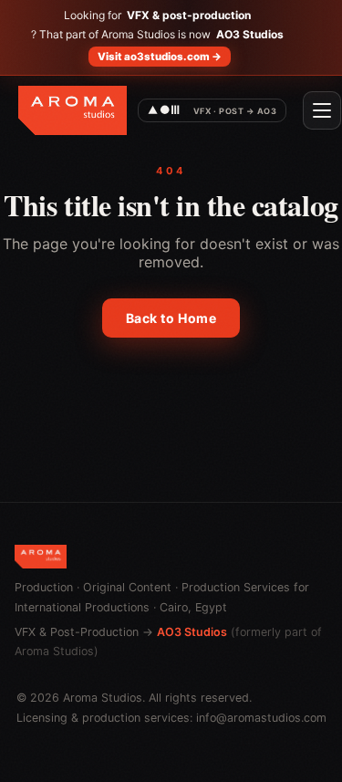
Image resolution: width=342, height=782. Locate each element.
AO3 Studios (192, 632)
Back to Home (171, 318)
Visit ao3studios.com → (160, 56)
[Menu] (322, 110)
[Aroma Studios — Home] (72, 110)
